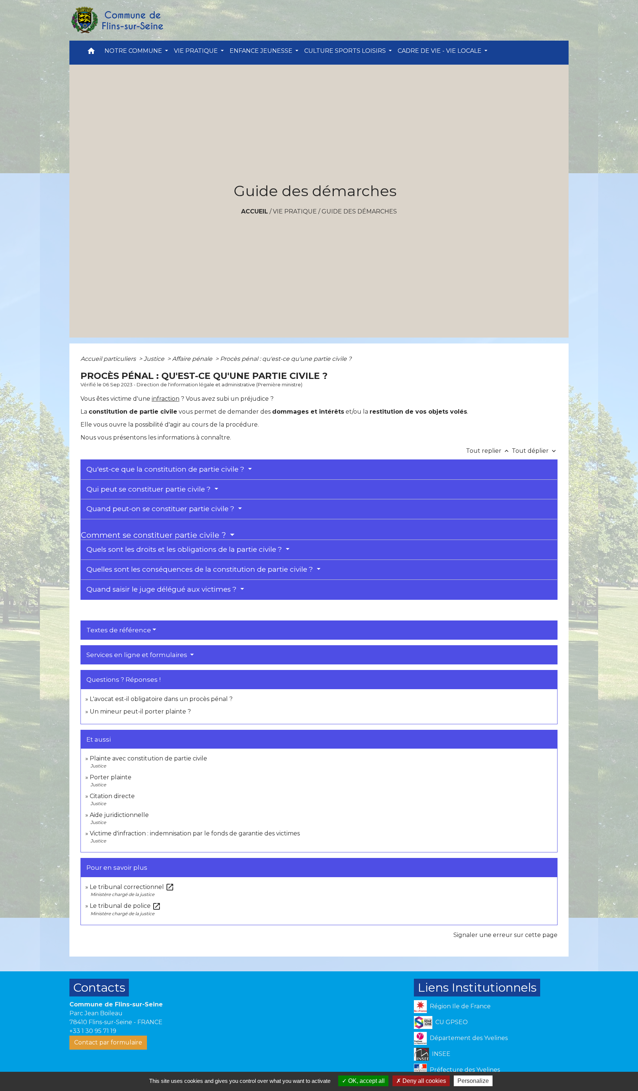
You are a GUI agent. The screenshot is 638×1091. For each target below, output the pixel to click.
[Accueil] (116, 20)
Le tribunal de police (125, 905)
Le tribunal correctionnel (132, 886)
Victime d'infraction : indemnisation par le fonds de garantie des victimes (195, 833)
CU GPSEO (451, 1022)
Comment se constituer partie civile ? (154, 535)
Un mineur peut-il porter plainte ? (140, 711)
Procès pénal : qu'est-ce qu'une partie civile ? (285, 358)
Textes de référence (118, 630)
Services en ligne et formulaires (137, 655)
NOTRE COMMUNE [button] (134, 50)
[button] (91, 53)
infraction (165, 398)
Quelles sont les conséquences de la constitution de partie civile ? (200, 569)
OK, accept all (366, 1081)
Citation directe (112, 796)
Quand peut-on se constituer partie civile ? (161, 509)
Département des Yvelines (469, 1038)
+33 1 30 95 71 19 (92, 1030)
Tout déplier (535, 450)
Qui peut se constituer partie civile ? (149, 489)
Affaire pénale (193, 358)
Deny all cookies (423, 1081)
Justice (155, 358)
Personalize (473, 1081)
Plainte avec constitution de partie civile (148, 758)
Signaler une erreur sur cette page (505, 934)
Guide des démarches (359, 211)
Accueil (254, 211)
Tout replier (488, 450)
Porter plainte (110, 777)
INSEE (441, 1053)
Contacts (99, 987)
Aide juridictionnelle (119, 814)
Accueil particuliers (108, 358)
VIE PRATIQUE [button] (196, 50)
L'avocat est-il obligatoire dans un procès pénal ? (161, 698)
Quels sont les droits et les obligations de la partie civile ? (185, 549)
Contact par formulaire (108, 1042)
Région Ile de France (460, 1006)
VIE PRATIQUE (295, 211)
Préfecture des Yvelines (465, 1069)
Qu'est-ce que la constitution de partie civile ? (166, 469)
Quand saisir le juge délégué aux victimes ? (162, 589)
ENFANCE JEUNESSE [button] (262, 50)
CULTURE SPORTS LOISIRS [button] (345, 50)
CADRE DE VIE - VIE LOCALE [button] (440, 50)
